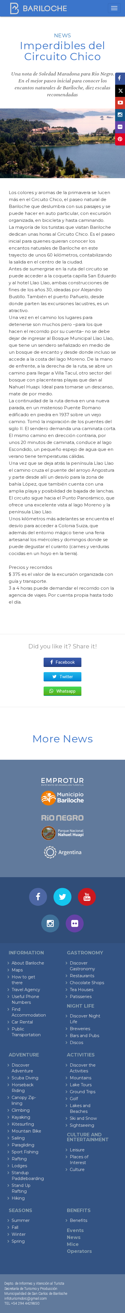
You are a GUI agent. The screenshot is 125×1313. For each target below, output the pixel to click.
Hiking (18, 1198)
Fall (15, 1227)
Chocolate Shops (87, 982)
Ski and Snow (83, 1118)
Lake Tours (81, 1084)
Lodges (19, 1165)
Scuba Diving (25, 1077)
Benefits (78, 1220)
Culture (77, 1169)
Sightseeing (82, 1125)
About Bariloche (28, 963)
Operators (79, 1251)
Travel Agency (26, 989)
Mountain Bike (26, 1131)
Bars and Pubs (84, 1035)
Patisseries (81, 996)
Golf (74, 1098)
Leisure (77, 1149)
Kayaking (21, 1117)
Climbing (21, 1110)
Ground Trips (82, 1091)
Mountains (80, 1077)
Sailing (18, 1138)
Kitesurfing (23, 1124)
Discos (76, 1042)
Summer (21, 1220)
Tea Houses (81, 989)
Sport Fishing (25, 1152)
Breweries (80, 1028)
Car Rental (22, 1022)
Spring (18, 1241)
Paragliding (23, 1145)
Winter (19, 1234)
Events (75, 1230)
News (62, 35)
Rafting (19, 1158)
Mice (73, 1244)
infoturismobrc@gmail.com (25, 1299)
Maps (17, 970)
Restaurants (82, 975)
